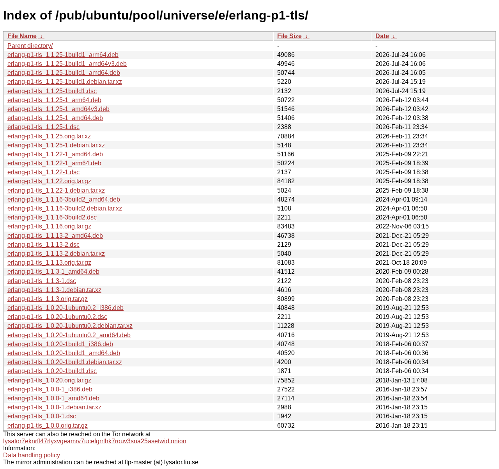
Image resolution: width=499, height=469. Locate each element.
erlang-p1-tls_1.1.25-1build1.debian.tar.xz (64, 81)
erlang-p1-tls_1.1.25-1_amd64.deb (55, 118)
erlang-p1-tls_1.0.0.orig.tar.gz (47, 425)
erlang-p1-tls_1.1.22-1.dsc (43, 172)
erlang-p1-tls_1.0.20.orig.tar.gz (49, 380)
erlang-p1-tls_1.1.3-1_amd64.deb (53, 271)
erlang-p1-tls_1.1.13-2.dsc (43, 244)
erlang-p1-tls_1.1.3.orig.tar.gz (47, 299)
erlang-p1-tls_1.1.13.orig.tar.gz (49, 262)
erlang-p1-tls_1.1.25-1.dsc (43, 127)
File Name (22, 36)
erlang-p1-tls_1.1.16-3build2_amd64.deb (63, 199)
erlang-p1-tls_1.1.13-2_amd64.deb (55, 235)
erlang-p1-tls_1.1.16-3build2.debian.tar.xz (64, 208)
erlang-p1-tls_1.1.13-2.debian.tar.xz (56, 253)
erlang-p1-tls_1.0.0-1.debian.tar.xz (54, 407)
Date (382, 36)
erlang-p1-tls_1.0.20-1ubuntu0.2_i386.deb (65, 307)
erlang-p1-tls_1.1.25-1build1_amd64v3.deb (67, 63)
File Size (289, 36)
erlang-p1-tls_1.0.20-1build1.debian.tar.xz (64, 362)
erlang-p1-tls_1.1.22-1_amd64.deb (55, 154)
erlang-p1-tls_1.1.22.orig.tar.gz (49, 181)
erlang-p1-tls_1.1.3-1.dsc (41, 281)
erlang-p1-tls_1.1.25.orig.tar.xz (49, 136)
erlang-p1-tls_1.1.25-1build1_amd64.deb (63, 72)
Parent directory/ (30, 45)
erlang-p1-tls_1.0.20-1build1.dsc (52, 371)
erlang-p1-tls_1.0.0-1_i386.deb (49, 389)
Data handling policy (31, 455)
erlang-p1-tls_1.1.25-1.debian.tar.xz (56, 145)
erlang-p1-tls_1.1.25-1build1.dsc (52, 91)
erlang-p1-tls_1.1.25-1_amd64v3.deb (58, 109)
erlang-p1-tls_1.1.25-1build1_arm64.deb (63, 54)
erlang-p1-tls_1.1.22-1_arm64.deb (54, 163)
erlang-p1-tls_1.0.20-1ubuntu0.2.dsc (57, 316)
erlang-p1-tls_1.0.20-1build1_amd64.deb (63, 353)
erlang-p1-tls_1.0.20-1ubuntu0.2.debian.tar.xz (70, 325)
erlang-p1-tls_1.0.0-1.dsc (41, 416)
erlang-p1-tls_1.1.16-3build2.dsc (52, 217)
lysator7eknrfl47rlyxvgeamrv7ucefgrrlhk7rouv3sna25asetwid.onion (94, 441)
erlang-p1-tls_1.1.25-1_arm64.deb (54, 100)
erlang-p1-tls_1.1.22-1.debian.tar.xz (56, 190)
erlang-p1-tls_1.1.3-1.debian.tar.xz (54, 290)
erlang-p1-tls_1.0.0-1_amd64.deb (53, 398)
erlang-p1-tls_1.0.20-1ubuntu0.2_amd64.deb (69, 335)
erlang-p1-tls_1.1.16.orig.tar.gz (49, 226)
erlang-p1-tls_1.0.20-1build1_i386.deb (60, 344)
